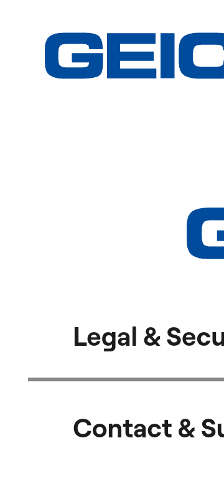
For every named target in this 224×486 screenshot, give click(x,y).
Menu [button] (195, 11)
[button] (53, 18)
